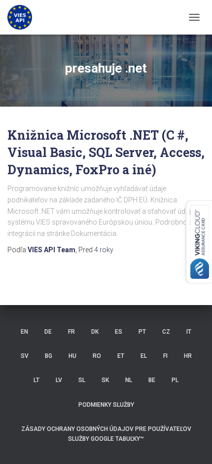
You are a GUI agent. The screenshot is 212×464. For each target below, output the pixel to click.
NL (128, 380)
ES (118, 331)
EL (144, 355)
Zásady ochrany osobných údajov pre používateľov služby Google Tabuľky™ (106, 433)
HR (188, 355)
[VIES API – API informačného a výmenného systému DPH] (23, 17)
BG (48, 355)
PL (175, 380)
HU (72, 355)
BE (151, 380)
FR (71, 331)
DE (48, 331)
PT (142, 331)
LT (36, 380)
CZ (166, 331)
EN (24, 331)
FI (165, 355)
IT (188, 331)
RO (97, 355)
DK (95, 331)
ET (120, 355)
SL (81, 380)
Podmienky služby (106, 404)
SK (105, 380)
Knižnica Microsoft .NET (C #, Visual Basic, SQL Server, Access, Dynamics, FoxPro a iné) (106, 152)
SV (25, 355)
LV (59, 380)
